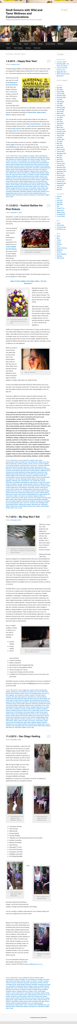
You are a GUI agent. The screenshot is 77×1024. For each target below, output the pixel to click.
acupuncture (25, 156)
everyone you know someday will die (25, 477)
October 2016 (60, 133)
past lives (14, 491)
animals (16, 157)
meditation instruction (28, 176)
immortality (25, 173)
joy (29, 173)
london (24, 174)
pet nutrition (41, 181)
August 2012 (60, 185)
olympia (38, 179)
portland (21, 183)
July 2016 (59, 137)
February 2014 (61, 163)
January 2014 (60, 165)
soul (7, 190)
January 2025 (60, 93)
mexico (42, 176)
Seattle (39, 188)
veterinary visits (28, 193)
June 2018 (60, 117)
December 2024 (61, 95)
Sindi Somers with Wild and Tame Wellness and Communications (24, 13)
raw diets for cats (30, 719)
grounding (20, 171)
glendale (12, 171)
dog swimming (44, 168)
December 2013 (61, 167)
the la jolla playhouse (13, 503)
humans (19, 173)
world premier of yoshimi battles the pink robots (22, 506)
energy (12, 169)
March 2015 (60, 147)
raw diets (22, 719)
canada (48, 159)
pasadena (30, 181)
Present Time (60, 208)
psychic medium (15, 184)
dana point (27, 162)
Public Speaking (18, 48)
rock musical (41, 186)
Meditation (60, 44)
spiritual (40, 190)
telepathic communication (33, 191)
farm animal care (36, 169)
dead (7, 467)
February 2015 (61, 149)
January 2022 (60, 109)
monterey (13, 178)
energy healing (19, 169)
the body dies (39, 501)
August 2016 (60, 135)
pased (35, 489)
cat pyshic (38, 161)
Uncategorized (61, 214)
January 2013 (60, 177)
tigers (15, 193)
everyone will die (10, 477)
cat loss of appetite (22, 161)
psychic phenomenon (25, 184)
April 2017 (60, 125)
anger (36, 460)
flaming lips (24, 479)
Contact (26, 44)
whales (13, 195)
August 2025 (60, 91)
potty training (44, 183)
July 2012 (59, 187)
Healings (40, 44)
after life (32, 977)
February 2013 (61, 175)
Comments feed (61, 227)
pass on (39, 489)
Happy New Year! (61, 72)
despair (32, 467)
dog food (8, 164)
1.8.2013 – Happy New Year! (21, 61)
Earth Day (59, 200)
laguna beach (33, 482)
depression (26, 467)
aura (26, 157)
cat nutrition (25, 695)
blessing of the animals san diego (31, 159)
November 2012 (61, 179)
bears (47, 157)
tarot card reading (10, 501)
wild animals (41, 195)
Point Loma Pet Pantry (33, 124)
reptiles (35, 186)
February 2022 (61, 107)
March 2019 (60, 113)
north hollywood (43, 178)
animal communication (41, 156)
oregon (8, 181)
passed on (44, 489)
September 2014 (61, 153)
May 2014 (59, 157)
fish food (44, 169)
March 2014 (60, 161)
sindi (46, 188)
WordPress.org (61, 229)
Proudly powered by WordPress (38, 1017)
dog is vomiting (25, 166)
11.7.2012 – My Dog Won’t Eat (23, 516)
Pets (58, 206)
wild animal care (33, 195)
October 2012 (60, 181)
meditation (8, 176)
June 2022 (60, 103)
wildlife (47, 195)
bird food (8, 693)
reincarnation (28, 186)
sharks (43, 188)
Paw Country (16, 128)
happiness (27, 171)
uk (22, 193)
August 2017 (60, 123)
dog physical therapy (19, 168)
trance (20, 193)
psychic (8, 184)
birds (7, 159)
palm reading (23, 181)
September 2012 (61, 183)
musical (24, 178)
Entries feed (60, 225)
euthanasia (22, 475)
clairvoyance (14, 162)
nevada (28, 178)
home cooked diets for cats (25, 480)
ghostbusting (20, 986)
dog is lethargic (10, 166)
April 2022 (60, 105)
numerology (9, 179)
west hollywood (10, 504)
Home (8, 44)
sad (46, 186)
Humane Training (50, 44)
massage (36, 174)
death (10, 467)
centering (43, 161)
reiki (23, 186)
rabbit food (17, 719)
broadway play (13, 463)
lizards (20, 174)
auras (43, 157)
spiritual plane (16, 191)
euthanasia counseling (32, 475)
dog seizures (36, 168)
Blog (20, 44)
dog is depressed (28, 164)
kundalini (32, 173)
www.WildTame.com (12, 147)
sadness (8, 188)
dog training (15, 474)
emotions (24, 474)
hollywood (32, 171)
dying (20, 474)
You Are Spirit (61, 216)
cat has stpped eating (35, 693)
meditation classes (17, 176)
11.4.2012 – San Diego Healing (23, 736)
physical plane (14, 183)
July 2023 (59, 99)
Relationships (61, 212)
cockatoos (21, 162)
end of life (39, 983)
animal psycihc (10, 157)
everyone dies (42, 475)
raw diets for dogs (40, 719)
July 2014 (59, 155)
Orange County (45, 179)
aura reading (38, 157)
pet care (35, 181)
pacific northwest (14, 181)
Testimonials (37, 48)
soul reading (12, 190)
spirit (20, 190)
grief (16, 171)
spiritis (31, 190)
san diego (17, 188)
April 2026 (60, 89)
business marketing (14, 981)
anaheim (32, 156)
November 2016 (61, 131)
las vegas (12, 174)
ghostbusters (12, 986)
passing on (9, 491)
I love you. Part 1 (62, 62)
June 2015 (60, 141)
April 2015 (60, 145)
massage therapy (44, 174)
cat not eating (31, 161)
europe (30, 169)
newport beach (35, 178)
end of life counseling (33, 474)
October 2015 (60, 139)
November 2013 (61, 169)
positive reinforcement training (32, 183)
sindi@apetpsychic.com (35, 964)
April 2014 (60, 159)
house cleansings (18, 988)
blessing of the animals (15, 159)
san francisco (24, 188)
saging (13, 188)
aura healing (31, 157)
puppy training (18, 186)
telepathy (43, 191)
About (14, 44)
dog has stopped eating (17, 164)
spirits (35, 190)
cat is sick (13, 161)
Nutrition (8, 48)
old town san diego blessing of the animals (24, 179)
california (42, 159)
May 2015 (59, 143)
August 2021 (60, 111)
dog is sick (17, 166)
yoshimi (38, 506)
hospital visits (12, 173)
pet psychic (33, 491)
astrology (21, 157)
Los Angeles (30, 174)
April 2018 (60, 121)
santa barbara (32, 188)
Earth (58, 198)
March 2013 (60, 173)
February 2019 (61, 115)
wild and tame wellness (22, 195)
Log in (58, 223)
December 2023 (61, 97)
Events (33, 44)
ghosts (7, 171)
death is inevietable (18, 467)
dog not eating (9, 168)
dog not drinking (44, 166)
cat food (8, 161)
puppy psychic (10, 186)
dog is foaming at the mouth (41, 164)
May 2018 (59, 119)
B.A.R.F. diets (41, 692)
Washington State (38, 193)
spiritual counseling (28, 499)
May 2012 (59, 189)
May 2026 (59, 88)
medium (37, 176)
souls (17, 190)
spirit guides (26, 190)
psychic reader (36, 184)
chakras (8, 162)
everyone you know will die (42, 477)
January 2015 (60, 151)
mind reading (30, 486)
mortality (18, 178)
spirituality (23, 191)
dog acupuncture (35, 162)
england (25, 169)
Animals (59, 196)
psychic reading (45, 184)
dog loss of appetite (34, 166)
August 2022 (60, 101)
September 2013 (61, 171)
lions (16, 174)
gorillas (35, 986)
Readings (28, 48)
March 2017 (60, 127)
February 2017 (61, 129)
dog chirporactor (44, 162)
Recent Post (14, 156)
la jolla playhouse (40, 173)
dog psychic (29, 168)
